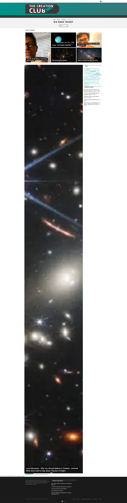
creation (93, 72)
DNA (88, 75)
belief (85, 70)
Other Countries (74, 16)
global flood (98, 78)
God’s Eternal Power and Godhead (91, 96)
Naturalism (94, 80)
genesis (86, 78)
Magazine (91, 16)
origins (85, 82)
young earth (86, 85)
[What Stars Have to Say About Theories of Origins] (53, 269)
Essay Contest (99, 16)
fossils (97, 76)
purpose (93, 82)
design (98, 73)
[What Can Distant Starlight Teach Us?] (89, 55)
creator (85, 73)
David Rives (94, 73)
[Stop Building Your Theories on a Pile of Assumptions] (89, 39)
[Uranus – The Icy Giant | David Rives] (63, 39)
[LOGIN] (101, 1)
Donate (100, 499)
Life (92, 80)
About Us (53, 16)
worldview (98, 83)
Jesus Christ (88, 80)
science (86, 83)
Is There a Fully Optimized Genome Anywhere (61, 486)
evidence (91, 75)
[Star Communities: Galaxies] (63, 55)
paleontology (89, 82)
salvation (97, 82)
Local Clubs (65, 16)
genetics (90, 78)
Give (59, 16)
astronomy (97, 68)
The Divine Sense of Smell (89, 99)
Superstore (84, 16)
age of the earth (87, 68)
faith (89, 76)
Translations (45, 16)
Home (27, 16)
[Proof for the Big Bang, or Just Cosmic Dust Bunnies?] (38, 47)
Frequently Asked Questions (86, 499)
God (85, 79)
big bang (91, 70)
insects (94, 79)
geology (94, 78)
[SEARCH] (106, 16)
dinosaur (85, 75)
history (91, 79)
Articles (32, 16)
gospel (88, 79)
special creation (91, 83)
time (95, 83)
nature (98, 80)
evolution (97, 75)
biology (94, 70)
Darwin (89, 73)
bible (87, 70)
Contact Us (95, 499)
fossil (94, 76)
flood (91, 76)
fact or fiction (86, 76)
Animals (92, 68)
